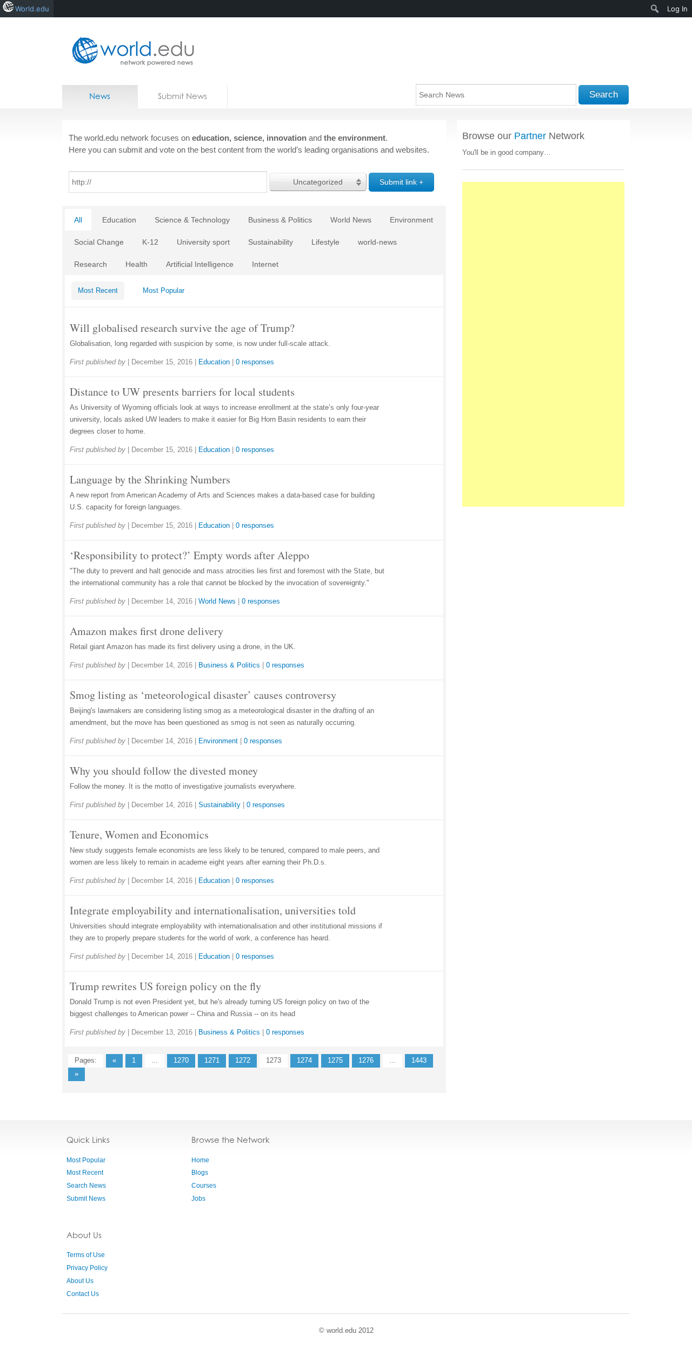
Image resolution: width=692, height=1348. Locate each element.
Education (119, 219)
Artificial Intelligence (200, 264)
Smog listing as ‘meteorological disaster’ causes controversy (203, 695)
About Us (80, 1281)
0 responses (255, 362)
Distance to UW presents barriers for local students (182, 391)
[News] (129, 51)
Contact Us (82, 1294)
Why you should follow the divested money (164, 770)
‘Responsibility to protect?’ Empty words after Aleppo (189, 555)
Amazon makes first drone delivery (146, 631)
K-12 (150, 242)
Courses (203, 1185)
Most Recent (98, 290)
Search (603, 94)
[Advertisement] (543, 344)
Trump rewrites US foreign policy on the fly (165, 986)
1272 (242, 1060)
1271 (211, 1060)
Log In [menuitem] (677, 8)
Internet (265, 264)
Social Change (99, 242)
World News (350, 219)
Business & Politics (280, 219)
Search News (86, 1185)
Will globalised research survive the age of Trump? (182, 327)
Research (90, 264)
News (99, 96)
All (78, 219)
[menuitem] (655, 8)
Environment (411, 219)
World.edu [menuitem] (32, 8)
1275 (335, 1060)
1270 (181, 1060)
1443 (419, 1060)
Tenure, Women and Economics (139, 834)
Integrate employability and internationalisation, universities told (213, 910)
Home (200, 1160)
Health (136, 264)
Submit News (182, 96)
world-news (377, 242)
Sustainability (270, 242)
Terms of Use (85, 1255)
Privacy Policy (87, 1268)
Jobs (198, 1198)
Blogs (199, 1172)
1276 (366, 1060)
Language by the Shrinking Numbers (150, 479)
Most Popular (163, 290)
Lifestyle (325, 242)
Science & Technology (192, 219)
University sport (203, 242)
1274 (304, 1060)
